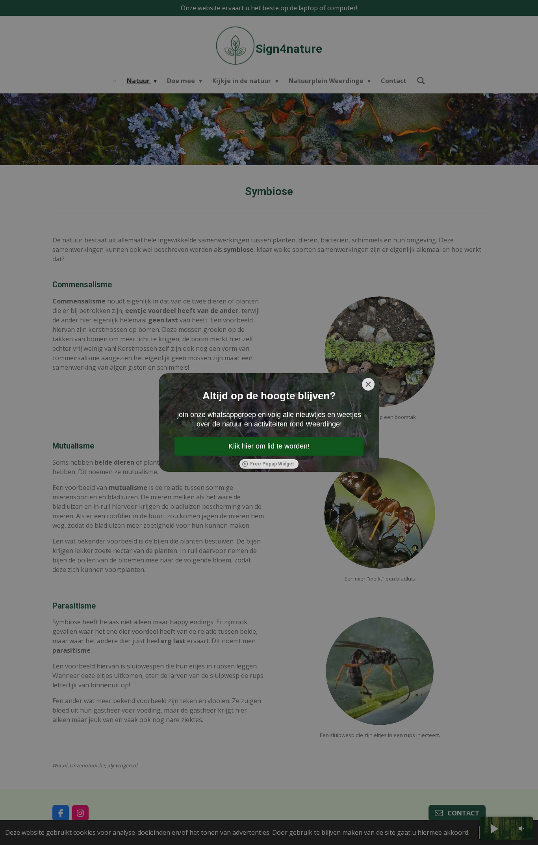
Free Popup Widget (272, 464)
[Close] (368, 384)
